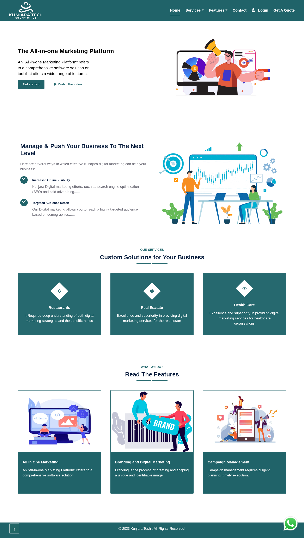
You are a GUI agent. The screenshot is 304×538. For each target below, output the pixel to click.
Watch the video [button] (70, 84)
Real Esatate (152, 308)
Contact (240, 10)
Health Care (244, 305)
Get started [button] (31, 84)
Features (216, 10)
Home (175, 10)
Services (193, 10)
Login (263, 10)
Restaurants (59, 308)
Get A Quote (284, 10)
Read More (38, 230)
